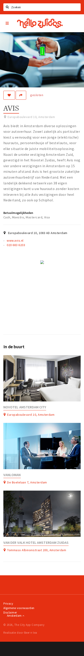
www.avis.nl (15, 240)
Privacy (8, 603)
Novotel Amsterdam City (24, 407)
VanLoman (12, 475)
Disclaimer (10, 612)
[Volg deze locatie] (9, 95)
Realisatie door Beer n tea (20, 633)
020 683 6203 (16, 245)
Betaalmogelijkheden (18, 213)
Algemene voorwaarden (18, 608)
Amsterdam (14, 616)
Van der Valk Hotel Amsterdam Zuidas (36, 542)
